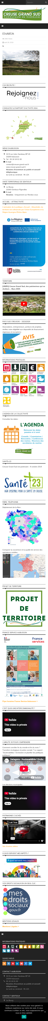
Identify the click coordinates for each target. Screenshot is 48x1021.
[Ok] (45, 1012)
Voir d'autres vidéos (10, 846)
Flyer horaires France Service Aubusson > (20, 701)
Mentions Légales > (10, 926)
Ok (24, 1017)
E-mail (8, 162)
